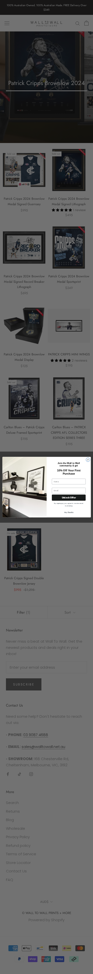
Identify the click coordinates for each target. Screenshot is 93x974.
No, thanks (68, 512)
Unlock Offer (69, 497)
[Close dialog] (88, 459)
